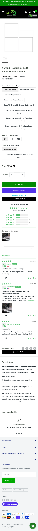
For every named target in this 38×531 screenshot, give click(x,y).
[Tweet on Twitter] (30, 348)
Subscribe (8, 480)
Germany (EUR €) (19, 490)
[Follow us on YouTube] (15, 500)
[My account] (30, 12)
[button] (10, 215)
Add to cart (19, 184)
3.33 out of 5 (24, 208)
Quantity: (5, 174)
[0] (34, 12)
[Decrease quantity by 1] (12, 174)
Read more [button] (31, 300)
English (5, 490)
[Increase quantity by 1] (22, 174)
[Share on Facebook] (23, 348)
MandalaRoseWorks (9, 76)
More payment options (19, 195)
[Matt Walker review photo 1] (7, 308)
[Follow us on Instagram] (11, 500)
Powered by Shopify (7, 526)
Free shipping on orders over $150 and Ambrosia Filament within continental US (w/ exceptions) (19, 3)
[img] (6, 261)
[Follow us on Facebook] (3, 500)
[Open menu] (3, 12)
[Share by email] (34, 348)
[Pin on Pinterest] (26, 348)
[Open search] (26, 12)
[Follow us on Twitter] (7, 500)
